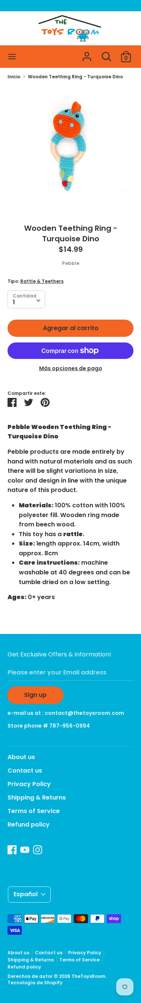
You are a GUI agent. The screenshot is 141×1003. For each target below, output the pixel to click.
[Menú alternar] (12, 56)
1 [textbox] (14, 302)
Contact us (25, 770)
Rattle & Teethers (42, 281)
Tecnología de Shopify (35, 982)
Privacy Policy (29, 784)
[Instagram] (37, 849)
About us (21, 757)
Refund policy (29, 824)
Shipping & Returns (37, 797)
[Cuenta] (86, 53)
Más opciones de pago (70, 368)
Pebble (70, 263)
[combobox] (26, 299)
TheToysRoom (88, 976)
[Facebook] (12, 849)
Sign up (35, 695)
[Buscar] (106, 53)
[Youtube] (24, 849)
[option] (70, 149)
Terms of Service (34, 811)
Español (26, 894)
